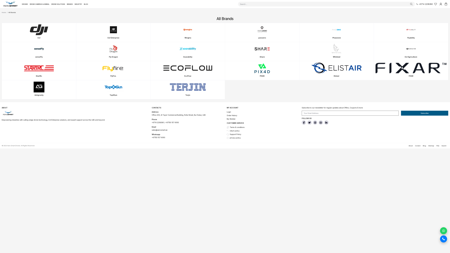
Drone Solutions (58, 4)
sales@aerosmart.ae (159, 130)
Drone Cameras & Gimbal (39, 4)
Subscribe (425, 113)
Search (444, 146)
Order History (232, 115)
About (411, 146)
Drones (25, 4)
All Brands (12, 12)
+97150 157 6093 (158, 137)
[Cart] (446, 4)
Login (229, 112)
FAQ (437, 146)
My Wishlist (231, 119)
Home (4, 12)
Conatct (417, 146)
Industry (78, 4)
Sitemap (431, 146)
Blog (86, 4)
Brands (70, 4)
